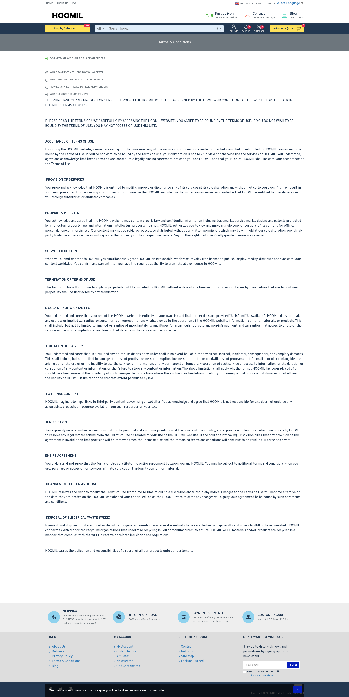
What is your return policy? (69, 94)
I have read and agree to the (264, 673)
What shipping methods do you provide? (77, 79)
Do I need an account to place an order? (77, 58)
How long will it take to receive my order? (79, 87)
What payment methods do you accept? (76, 72)
